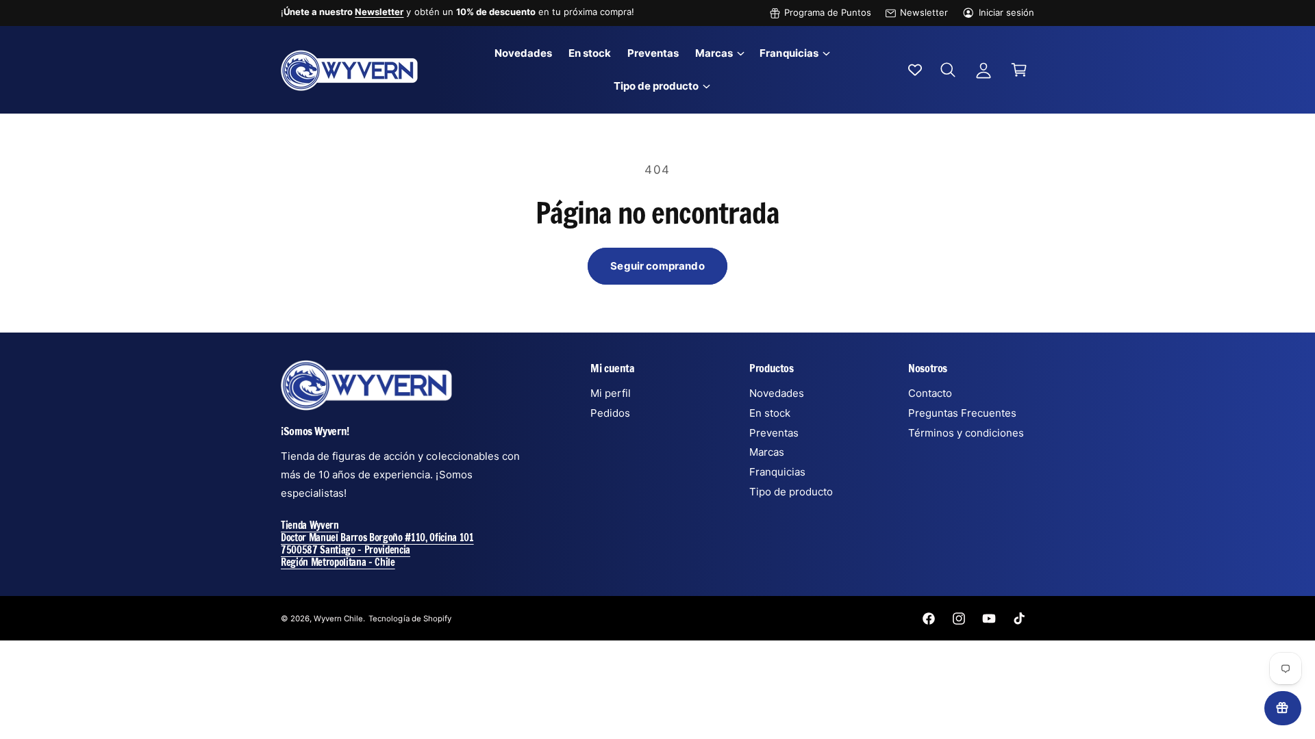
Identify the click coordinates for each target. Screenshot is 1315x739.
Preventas (774, 432)
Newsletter (924, 12)
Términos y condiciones (966, 432)
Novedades (776, 393)
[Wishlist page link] (915, 70)
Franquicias (789, 53)
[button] (719, 53)
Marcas (714, 53)
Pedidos (610, 412)
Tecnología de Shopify (409, 618)
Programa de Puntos (827, 12)
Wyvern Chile (338, 618)
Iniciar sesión (1006, 12)
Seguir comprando (657, 265)
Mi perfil (610, 393)
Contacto (930, 393)
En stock (769, 412)
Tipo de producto (656, 85)
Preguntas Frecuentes (962, 412)
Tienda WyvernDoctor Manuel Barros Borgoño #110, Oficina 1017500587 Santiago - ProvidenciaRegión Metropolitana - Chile (377, 543)
